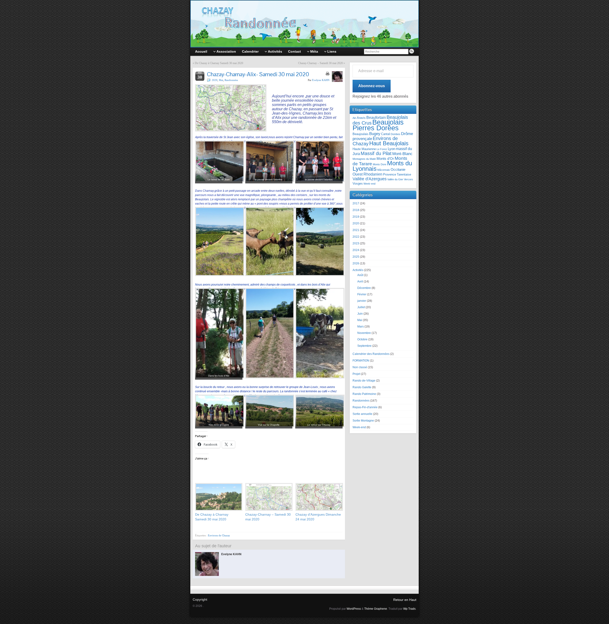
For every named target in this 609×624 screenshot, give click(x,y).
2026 (356, 263)
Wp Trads (409, 608)
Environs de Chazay (219, 535)
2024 (356, 250)
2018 (356, 210)
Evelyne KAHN (320, 80)
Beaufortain (376, 117)
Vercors (408, 179)
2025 (356, 256)
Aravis (361, 118)
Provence (389, 174)
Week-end (369, 183)
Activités (358, 270)
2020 (214, 80)
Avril (360, 281)
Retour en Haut (404, 600)
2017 (356, 203)
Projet (356, 374)
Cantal (385, 134)
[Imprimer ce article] (327, 73)
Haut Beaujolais (388, 143)
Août (360, 275)
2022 (356, 236)
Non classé (360, 367)
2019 (356, 216)
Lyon (391, 149)
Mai (221, 80)
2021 (356, 230)
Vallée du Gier (395, 179)
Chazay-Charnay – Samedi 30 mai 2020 (320, 63)
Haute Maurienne (364, 149)
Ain (354, 117)
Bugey (374, 133)
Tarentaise (404, 174)
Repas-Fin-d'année (365, 407)
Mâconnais (383, 169)
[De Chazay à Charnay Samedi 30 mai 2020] (218, 497)
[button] (218, 163)
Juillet (361, 307)
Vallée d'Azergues (370, 178)
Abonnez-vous (371, 86)
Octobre (362, 339)
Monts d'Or (385, 159)
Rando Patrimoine (364, 394)
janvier (361, 300)
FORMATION (361, 360)
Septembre (364, 345)
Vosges (358, 183)
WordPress (354, 608)
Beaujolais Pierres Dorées (378, 125)
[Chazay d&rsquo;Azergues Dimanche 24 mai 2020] (318, 497)
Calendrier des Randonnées (371, 354)
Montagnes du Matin (364, 158)
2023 (356, 243)
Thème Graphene (375, 608)
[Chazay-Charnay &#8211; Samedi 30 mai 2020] (268, 497)
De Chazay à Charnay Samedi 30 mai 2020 (219, 63)
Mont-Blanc (402, 153)
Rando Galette (362, 387)
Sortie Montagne (363, 420)
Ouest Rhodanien (367, 174)
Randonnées (231, 80)
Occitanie (398, 169)
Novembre (364, 333)
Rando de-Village (364, 380)
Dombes (395, 134)
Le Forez (382, 149)
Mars (360, 326)
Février (361, 294)
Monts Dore (379, 164)
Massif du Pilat (376, 153)
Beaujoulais (360, 134)
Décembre (364, 288)
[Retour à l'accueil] (304, 23)
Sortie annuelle (362, 414)
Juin (360, 313)
